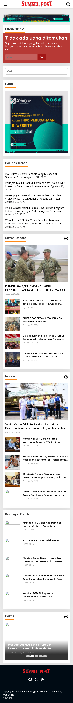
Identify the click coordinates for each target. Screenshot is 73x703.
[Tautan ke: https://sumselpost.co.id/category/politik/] (66, 617)
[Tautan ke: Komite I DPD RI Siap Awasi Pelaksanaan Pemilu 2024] (12, 598)
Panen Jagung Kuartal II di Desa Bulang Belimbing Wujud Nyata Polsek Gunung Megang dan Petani (33, 197)
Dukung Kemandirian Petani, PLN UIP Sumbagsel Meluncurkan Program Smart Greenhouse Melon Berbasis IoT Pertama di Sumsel (44, 337)
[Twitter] (36, 679)
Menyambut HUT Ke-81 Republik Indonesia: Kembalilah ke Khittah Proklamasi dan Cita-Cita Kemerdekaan (35, 646)
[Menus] (5, 4)
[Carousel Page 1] (28, 656)
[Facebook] (30, 679)
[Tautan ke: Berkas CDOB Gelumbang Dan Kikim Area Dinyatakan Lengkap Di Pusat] (12, 581)
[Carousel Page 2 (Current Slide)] (32, 656)
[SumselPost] (37, 4)
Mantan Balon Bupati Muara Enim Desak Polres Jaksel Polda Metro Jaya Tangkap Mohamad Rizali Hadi (44, 559)
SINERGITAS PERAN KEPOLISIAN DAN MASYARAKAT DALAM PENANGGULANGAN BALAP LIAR (43, 320)
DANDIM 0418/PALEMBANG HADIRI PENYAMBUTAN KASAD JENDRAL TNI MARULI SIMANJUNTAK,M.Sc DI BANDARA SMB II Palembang (35, 288)
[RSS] (43, 679)
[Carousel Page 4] (41, 656)
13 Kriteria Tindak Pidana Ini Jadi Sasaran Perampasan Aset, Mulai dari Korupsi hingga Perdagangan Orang (45, 475)
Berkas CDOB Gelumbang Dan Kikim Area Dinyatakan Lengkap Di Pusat (43, 577)
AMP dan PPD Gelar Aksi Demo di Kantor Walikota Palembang (42, 524)
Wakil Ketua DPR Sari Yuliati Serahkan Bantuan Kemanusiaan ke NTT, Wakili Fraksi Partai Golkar (33, 221)
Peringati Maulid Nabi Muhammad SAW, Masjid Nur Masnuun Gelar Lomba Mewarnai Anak (34, 184)
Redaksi (9, 697)
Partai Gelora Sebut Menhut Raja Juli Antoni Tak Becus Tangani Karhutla (45, 493)
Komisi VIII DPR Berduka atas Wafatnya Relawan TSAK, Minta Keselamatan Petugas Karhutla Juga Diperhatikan (45, 440)
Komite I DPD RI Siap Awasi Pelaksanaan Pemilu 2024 (38, 595)
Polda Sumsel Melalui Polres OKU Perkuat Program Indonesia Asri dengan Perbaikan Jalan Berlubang (34, 209)
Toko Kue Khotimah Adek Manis (41, 540)
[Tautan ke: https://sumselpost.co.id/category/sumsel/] (66, 238)
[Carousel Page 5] (45, 656)
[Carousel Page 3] (36, 656)
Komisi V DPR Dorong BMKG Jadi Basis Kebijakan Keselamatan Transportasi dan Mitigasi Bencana (45, 458)
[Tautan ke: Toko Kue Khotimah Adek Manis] (12, 546)
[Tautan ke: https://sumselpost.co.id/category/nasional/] (66, 377)
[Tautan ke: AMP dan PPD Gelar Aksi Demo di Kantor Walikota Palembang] (12, 528)
